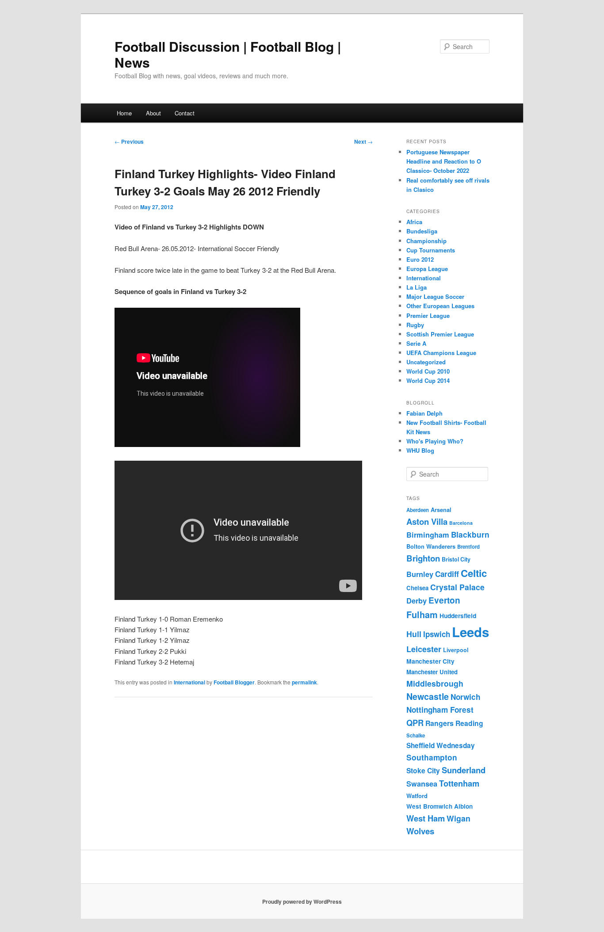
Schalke (415, 735)
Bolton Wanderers (430, 546)
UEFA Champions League (441, 352)
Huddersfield (458, 615)
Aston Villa (426, 521)
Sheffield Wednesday (440, 745)
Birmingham (427, 535)
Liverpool (455, 650)
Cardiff (447, 574)
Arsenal (441, 510)
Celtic (474, 573)
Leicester (423, 649)
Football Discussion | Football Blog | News (228, 54)
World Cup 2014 (428, 380)
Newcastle (427, 696)
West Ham (425, 818)
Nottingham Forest (440, 709)
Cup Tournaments (430, 250)
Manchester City (430, 661)
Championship (426, 241)
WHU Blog (420, 450)
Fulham (422, 614)
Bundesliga (421, 231)
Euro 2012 (420, 259)
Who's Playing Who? (434, 441)
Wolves (420, 831)
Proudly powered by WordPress (302, 901)
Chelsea (417, 588)
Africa (414, 222)
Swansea (421, 784)
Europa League (427, 268)
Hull (413, 633)
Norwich (465, 696)
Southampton (431, 757)
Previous (129, 141)
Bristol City (456, 559)
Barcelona (461, 522)
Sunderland (463, 770)
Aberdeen (417, 510)
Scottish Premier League (440, 334)
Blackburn (470, 534)
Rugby (415, 325)
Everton (444, 600)
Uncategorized (426, 362)
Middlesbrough (434, 683)
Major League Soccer (435, 296)
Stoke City (423, 770)
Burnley (419, 574)
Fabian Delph (424, 413)
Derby (416, 601)
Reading (469, 723)
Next (363, 141)
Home (124, 113)
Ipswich (436, 634)
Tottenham (459, 783)
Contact (185, 113)
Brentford (468, 546)
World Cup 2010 (428, 371)
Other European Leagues (440, 306)
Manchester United (432, 672)
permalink (304, 682)
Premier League (428, 315)
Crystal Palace (457, 586)
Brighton (423, 558)
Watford (417, 796)
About (153, 113)
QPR (415, 723)
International (189, 682)
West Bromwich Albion (439, 806)
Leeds (470, 632)
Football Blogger (234, 682)
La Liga (416, 287)
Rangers (439, 723)
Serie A (416, 343)
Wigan (458, 818)
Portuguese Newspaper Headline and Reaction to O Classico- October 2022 (443, 161)
